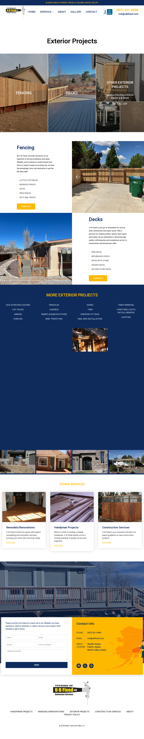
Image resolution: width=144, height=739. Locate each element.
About (62, 11)
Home (32, 11)
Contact (91, 11)
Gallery (76, 11)
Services (45, 11)
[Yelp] (85, 666)
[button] (77, 177)
